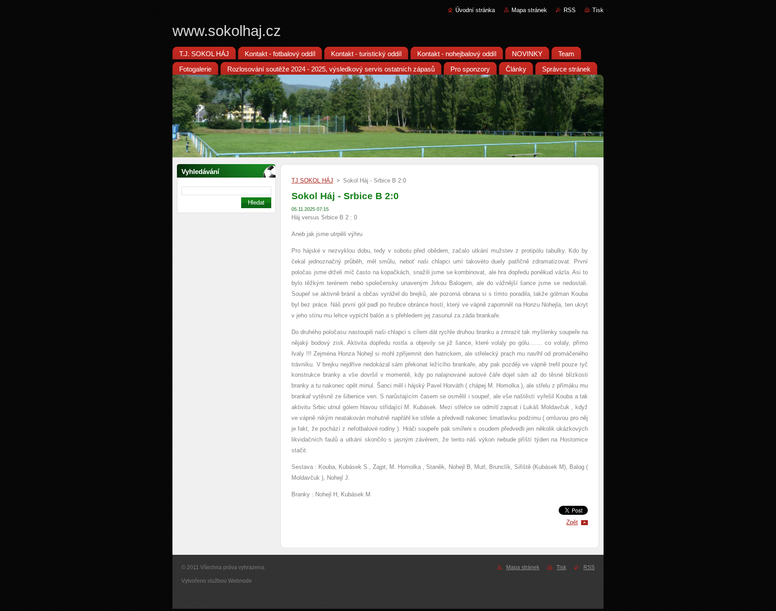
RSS (570, 10)
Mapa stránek (529, 10)
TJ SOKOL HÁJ (312, 180)
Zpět (572, 522)
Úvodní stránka (475, 10)
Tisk (598, 10)
